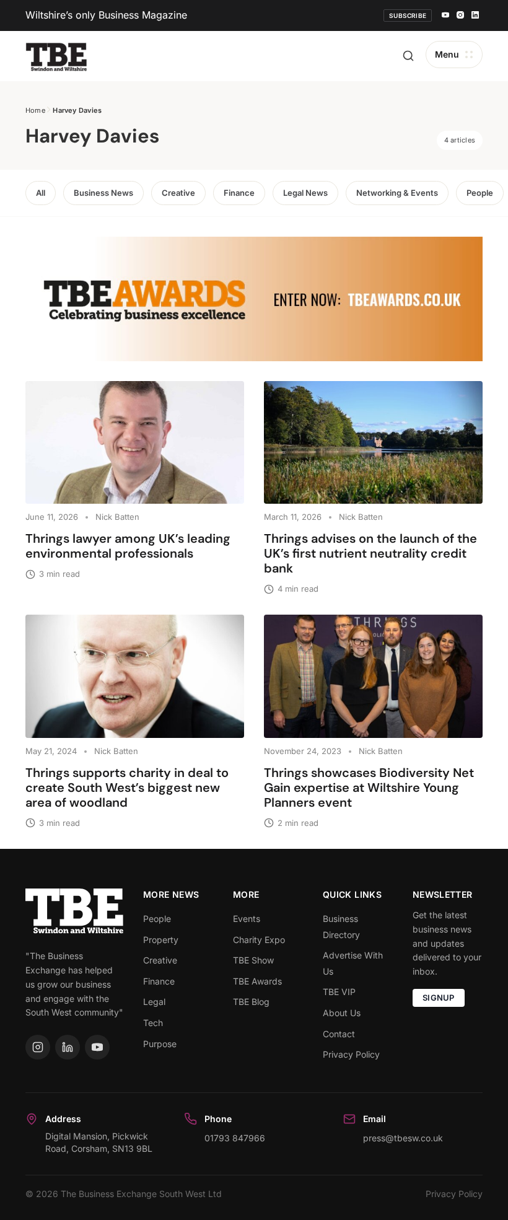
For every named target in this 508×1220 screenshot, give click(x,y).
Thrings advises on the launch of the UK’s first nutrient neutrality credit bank (370, 553)
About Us (342, 1012)
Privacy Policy (351, 1054)
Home (35, 110)
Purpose (160, 1043)
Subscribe (407, 15)
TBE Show (253, 960)
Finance (239, 193)
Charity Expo (259, 939)
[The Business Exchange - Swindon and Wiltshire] (56, 56)
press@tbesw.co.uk (403, 1138)
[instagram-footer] (37, 1047)
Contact (339, 1034)
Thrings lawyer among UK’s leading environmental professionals (127, 545)
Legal (154, 1001)
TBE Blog (251, 1001)
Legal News (305, 193)
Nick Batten (117, 517)
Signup (439, 998)
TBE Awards (257, 981)
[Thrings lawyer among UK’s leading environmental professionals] (134, 442)
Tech (153, 1022)
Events (246, 918)
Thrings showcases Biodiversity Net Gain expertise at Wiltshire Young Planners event (369, 787)
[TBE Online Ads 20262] (254, 299)
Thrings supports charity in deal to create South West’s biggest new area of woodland (127, 787)
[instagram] (460, 15)
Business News (103, 193)
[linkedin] (475, 15)
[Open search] (408, 55)
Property (160, 939)
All (40, 193)
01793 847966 (234, 1138)
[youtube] (445, 15)
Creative (178, 193)
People (479, 193)
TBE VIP (339, 991)
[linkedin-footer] (67, 1047)
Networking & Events (397, 193)
